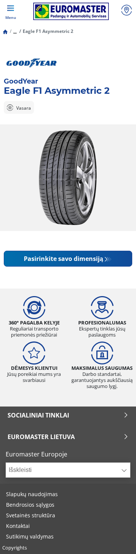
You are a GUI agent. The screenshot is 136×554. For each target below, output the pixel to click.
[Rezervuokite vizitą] (126, 11)
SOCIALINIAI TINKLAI (38, 415)
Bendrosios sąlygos (30, 504)
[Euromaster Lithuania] (71, 11)
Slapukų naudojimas (32, 494)
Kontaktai (18, 525)
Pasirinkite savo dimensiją (63, 258)
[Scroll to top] (116, 537)
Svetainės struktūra (30, 515)
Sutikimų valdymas (30, 536)
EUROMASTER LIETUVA (41, 437)
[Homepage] (5, 31)
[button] (15, 31)
